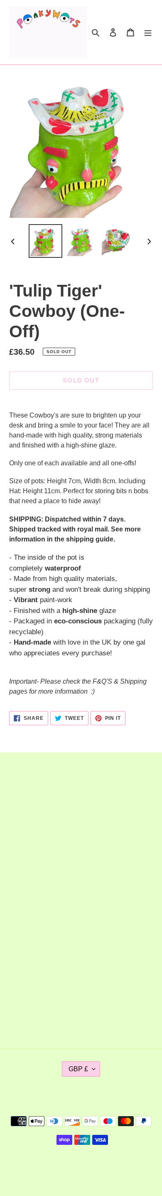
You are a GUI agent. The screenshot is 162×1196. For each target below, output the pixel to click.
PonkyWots (65, 1168)
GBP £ (78, 1068)
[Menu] (148, 32)
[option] (46, 241)
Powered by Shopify (108, 1168)
